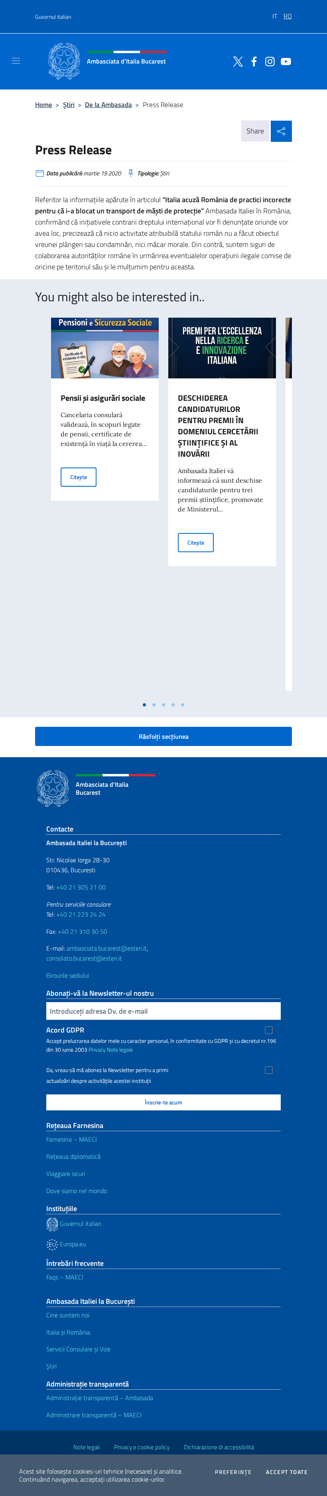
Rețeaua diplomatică (73, 1156)
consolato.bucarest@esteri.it (84, 958)
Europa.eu (72, 1244)
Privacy (97, 1049)
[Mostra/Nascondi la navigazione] (16, 61)
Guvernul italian (53, 16)
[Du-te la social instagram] (268, 61)
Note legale (120, 1049)
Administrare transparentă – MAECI (94, 1415)
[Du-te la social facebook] (252, 61)
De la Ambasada (108, 104)
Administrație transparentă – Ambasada (99, 1397)
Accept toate (287, 1472)
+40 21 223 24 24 (81, 914)
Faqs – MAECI (64, 1277)
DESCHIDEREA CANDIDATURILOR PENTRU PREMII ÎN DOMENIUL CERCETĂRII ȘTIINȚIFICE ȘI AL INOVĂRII (218, 426)
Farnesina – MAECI (71, 1139)
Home (43, 104)
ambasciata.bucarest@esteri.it (107, 948)
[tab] (144, 704)
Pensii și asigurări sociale (103, 398)
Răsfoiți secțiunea (164, 736)
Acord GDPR (65, 1030)
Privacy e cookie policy (141, 1447)
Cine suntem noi (67, 1315)
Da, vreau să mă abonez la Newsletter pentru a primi (107, 1070)
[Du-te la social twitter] (236, 61)
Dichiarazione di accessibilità (219, 1447)
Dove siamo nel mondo (76, 1191)
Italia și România (68, 1332)
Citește (83, 476)
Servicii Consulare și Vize (78, 1349)
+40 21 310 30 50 (82, 931)
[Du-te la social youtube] (284, 61)
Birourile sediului (67, 975)
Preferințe (233, 1472)
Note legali (86, 1447)
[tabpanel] (105, 507)
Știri (69, 104)
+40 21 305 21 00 (81, 887)
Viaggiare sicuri (65, 1173)
